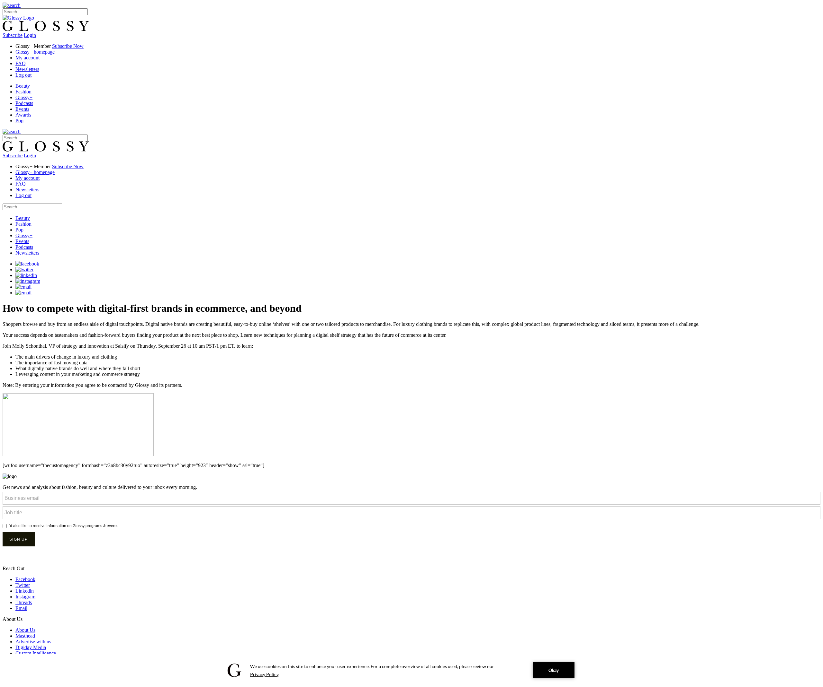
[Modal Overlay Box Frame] (411, 524)
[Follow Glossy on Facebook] (27, 263)
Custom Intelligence (35, 653)
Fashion (23, 91)
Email (21, 608)
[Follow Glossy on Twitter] (24, 269)
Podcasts (24, 103)
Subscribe (13, 35)
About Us (25, 630)
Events (22, 109)
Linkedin (24, 591)
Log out (23, 75)
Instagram (25, 596)
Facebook (25, 579)
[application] (411, 670)
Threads (23, 602)
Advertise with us (33, 641)
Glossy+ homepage (35, 52)
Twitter (22, 585)
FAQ (20, 63)
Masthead (25, 636)
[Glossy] (18, 18)
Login (30, 35)
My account (27, 57)
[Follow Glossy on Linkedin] (26, 275)
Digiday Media (30, 647)
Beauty (22, 86)
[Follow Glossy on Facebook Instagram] (27, 281)
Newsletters (27, 69)
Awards (23, 114)
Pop (19, 120)
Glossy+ (23, 97)
